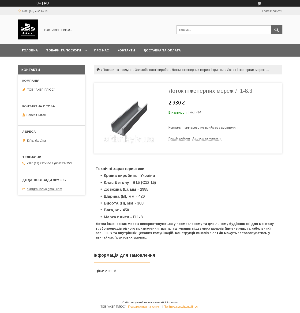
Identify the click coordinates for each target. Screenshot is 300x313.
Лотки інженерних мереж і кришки (198, 70)
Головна (30, 50)
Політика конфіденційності (181, 306)
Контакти (126, 50)
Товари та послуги (63, 50)
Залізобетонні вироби (152, 70)
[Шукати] (276, 29)
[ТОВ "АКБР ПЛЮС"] (28, 38)
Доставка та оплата (162, 50)
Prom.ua (172, 302)
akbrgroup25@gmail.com (44, 189)
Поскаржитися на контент (145, 306)
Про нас (101, 50)
